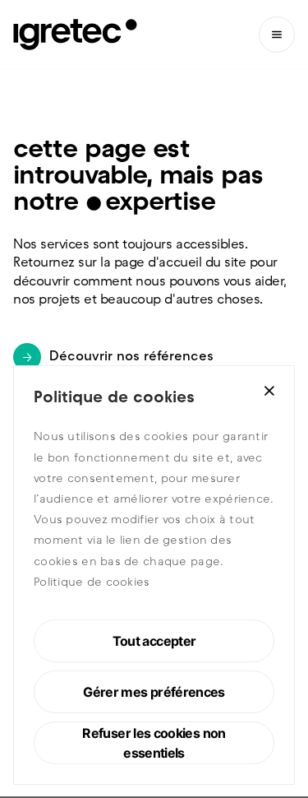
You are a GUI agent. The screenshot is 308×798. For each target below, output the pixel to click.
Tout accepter (154, 641)
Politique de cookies (92, 583)
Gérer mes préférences (154, 692)
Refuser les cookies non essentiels (153, 743)
